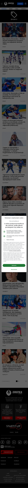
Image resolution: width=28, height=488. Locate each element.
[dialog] (14, 244)
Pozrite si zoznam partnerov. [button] (15, 250)
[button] (14, 240)
